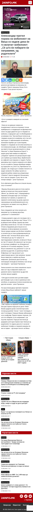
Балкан (21, 342)
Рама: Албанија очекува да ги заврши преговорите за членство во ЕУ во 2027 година (24, 358)
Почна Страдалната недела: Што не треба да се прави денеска (8, 358)
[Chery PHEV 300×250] (16, 18)
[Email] (17, 80)
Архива (29, 500)
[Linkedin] (10, 80)
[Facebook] (2, 80)
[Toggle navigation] (30, 2)
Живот (4, 344)
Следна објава (24, 338)
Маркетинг (17, 505)
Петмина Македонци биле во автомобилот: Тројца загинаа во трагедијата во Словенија (12, 442)
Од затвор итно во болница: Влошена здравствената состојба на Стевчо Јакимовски (14, 424)
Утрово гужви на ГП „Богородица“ (13, 393)
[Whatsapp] (13, 80)
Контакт (26, 505)
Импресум (7, 505)
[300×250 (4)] (16, 103)
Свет (3, 409)
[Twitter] (6, 80)
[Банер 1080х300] (16, 299)
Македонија (5, 32)
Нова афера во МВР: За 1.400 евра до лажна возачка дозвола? (14, 475)
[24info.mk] (9, 2)
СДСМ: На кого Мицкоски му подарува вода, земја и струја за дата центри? (15, 402)
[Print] (20, 80)
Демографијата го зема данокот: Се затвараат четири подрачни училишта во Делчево (16, 486)
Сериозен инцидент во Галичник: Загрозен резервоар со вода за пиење (15, 465)
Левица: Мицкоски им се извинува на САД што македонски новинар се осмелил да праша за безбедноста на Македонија (16, 382)
